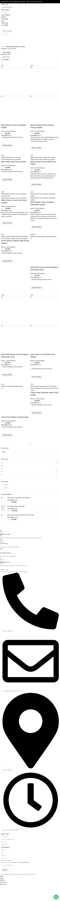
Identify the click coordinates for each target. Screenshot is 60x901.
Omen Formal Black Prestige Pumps (15, 417)
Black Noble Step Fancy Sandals (13, 162)
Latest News (4, 844)
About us (3, 855)
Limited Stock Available (12, 1)
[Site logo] (4, 4)
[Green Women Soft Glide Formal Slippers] (3, 500)
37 (2, 61)
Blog (2, 852)
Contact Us (4, 842)
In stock (5, 487)
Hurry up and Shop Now (29, 1)
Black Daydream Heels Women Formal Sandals (20, 515)
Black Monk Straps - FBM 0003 (16, 506)
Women (3, 131)
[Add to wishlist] (3, 142)
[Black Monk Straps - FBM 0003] (3, 509)
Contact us (3, 858)
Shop (2, 850)
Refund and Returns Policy (7, 839)
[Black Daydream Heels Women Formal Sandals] (3, 517)
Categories (4, 41)
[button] (56, 897)
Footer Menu (5, 847)
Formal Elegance (11, 131)
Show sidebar (7, 52)
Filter (3, 452)
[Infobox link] (29, 534)
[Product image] (15, 109)
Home (3, 46)
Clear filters (6, 59)
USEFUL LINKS (5, 834)
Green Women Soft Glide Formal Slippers (18, 497)
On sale (5, 485)
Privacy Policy (4, 836)
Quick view (3, 149)
